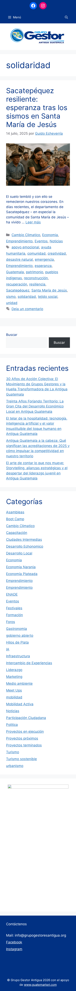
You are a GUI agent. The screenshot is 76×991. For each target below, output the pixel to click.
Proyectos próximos (22, 738)
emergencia (44, 259)
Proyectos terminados (24, 745)
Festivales (14, 608)
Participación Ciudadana (26, 718)
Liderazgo (14, 670)
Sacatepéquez (17, 290)
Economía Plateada (21, 574)
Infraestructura (18, 656)
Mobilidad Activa (19, 704)
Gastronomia (16, 629)
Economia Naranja (21, 567)
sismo (11, 297)
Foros (10, 622)
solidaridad (27, 297)
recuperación (16, 284)
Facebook (14, 942)
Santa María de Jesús (49, 290)
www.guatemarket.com (40, 985)
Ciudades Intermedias (24, 540)
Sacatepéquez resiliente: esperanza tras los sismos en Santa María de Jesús (36, 107)
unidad (11, 303)
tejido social (47, 297)
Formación (14, 615)
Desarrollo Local (19, 553)
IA (7, 649)
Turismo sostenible (21, 759)
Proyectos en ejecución (25, 731)
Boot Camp (15, 519)
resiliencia (37, 284)
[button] (66, 17)
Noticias (56, 241)
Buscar (11, 335)
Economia (50, 235)
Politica (12, 725)
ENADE (12, 594)
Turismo (12, 752)
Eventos (41, 241)
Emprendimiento (19, 241)
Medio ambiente (19, 684)
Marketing (14, 677)
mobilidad (14, 697)
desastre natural (19, 259)
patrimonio (34, 272)
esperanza (43, 266)
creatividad (57, 253)
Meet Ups (14, 690)
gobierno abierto (19, 636)
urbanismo (14, 766)
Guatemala (15, 272)
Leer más (33, 222)
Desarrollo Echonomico (24, 546)
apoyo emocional (25, 247)
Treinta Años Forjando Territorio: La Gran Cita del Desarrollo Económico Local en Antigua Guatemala (35, 406)
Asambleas (15, 512)
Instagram (14, 949)
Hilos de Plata (17, 642)
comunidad (36, 253)
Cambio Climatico (26, 235)
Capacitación (16, 533)
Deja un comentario (27, 309)
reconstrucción (36, 278)
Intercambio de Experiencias (29, 663)
